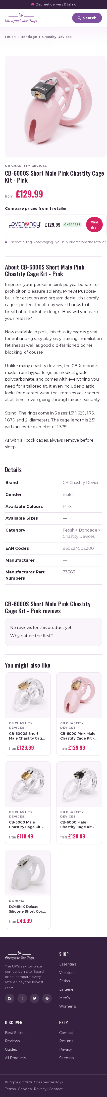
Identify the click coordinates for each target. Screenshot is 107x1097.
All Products (15, 1058)
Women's (67, 1006)
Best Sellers (15, 1032)
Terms (10, 1089)
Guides (11, 1049)
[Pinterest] (47, 998)
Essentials (67, 964)
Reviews (12, 1041)
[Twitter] (34, 998)
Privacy (65, 1049)
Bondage (29, 37)
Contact (66, 1032)
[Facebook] (22, 998)
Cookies (25, 1089)
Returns (66, 1041)
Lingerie (66, 989)
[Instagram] (9, 998)
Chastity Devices (57, 37)
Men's (64, 998)
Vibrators (66, 972)
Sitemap (66, 1058)
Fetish (10, 37)
